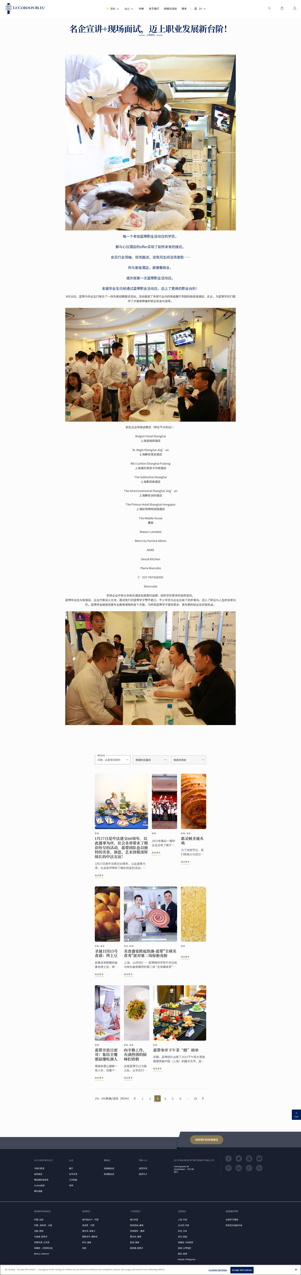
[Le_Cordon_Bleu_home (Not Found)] (25, 8)
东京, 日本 (182, 1230)
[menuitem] (269, 8)
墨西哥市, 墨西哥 (89, 1236)
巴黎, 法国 (38, 1219)
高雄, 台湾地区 (184, 1248)
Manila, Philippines (186, 1259)
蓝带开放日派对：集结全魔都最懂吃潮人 (106, 1054)
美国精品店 (109, 1168)
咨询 (71, 1185)
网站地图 (38, 1191)
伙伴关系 (73, 1174)
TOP (296, 1116)
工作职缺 (73, 1179)
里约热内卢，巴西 (90, 1219)
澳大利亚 (134, 1219)
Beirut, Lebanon (41, 1253)
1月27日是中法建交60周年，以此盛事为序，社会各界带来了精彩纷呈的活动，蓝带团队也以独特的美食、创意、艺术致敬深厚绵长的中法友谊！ (121, 847)
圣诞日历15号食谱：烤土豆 (106, 953)
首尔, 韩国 (182, 1236)
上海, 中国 (182, 1219)
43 (195, 1098)
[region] (150, 1270)
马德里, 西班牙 (40, 1236)
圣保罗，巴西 (88, 1225)
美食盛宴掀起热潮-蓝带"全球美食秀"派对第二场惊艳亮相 (150, 953)
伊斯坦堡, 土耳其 (41, 1242)
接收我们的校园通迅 (206, 1139)
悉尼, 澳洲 (134, 1242)
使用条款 (38, 1174)
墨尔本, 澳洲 (135, 1236)
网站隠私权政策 (41, 1179)
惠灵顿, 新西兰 (136, 1248)
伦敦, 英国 (38, 1230)
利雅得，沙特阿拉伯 (43, 1248)
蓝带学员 (143, 1168)
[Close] (295, 1269)
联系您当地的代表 (234, 1225)
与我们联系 (39, 1168)
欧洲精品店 (109, 1174)
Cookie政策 (39, 1185)
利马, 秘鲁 (86, 1242)
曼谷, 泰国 (182, 1253)
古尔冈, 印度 (183, 1225)
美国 (84, 1248)
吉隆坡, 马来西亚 (185, 1242)
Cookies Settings (218, 1270)
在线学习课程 (232, 1219)
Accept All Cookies (242, 1270)
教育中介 (143, 1174)
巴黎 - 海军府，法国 (43, 1225)
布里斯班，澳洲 (137, 1230)
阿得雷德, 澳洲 (136, 1225)
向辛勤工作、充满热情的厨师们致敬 (135, 1054)
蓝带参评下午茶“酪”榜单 (176, 1050)
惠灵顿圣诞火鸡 (192, 840)
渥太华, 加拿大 (88, 1230)
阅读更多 (99, 875)
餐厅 (71, 1168)
